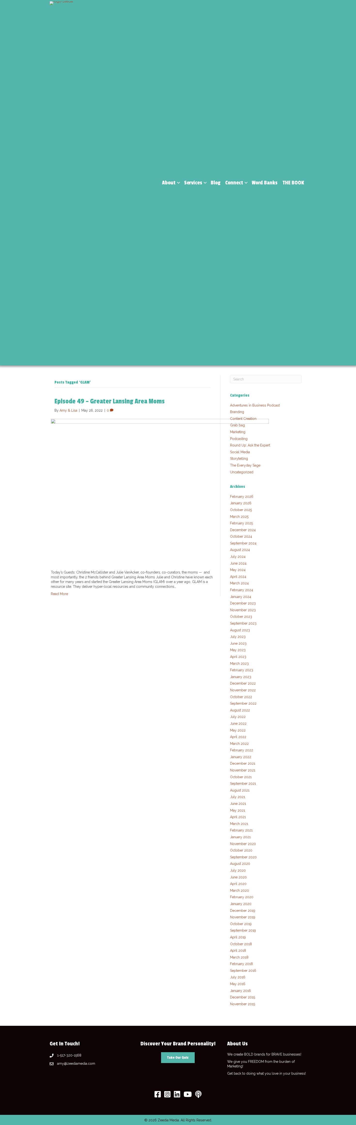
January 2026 (240, 503)
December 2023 (243, 603)
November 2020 (243, 844)
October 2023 (241, 617)
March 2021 (239, 824)
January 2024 (240, 597)
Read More (59, 594)
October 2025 (241, 510)
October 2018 (241, 944)
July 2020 (238, 870)
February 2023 (241, 670)
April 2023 (238, 657)
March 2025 (239, 517)
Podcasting (239, 439)
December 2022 (243, 683)
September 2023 (243, 623)
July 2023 (238, 637)
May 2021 (237, 810)
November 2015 (242, 1004)
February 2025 (241, 523)
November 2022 (243, 690)
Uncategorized (241, 472)
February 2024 (241, 590)
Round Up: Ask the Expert (250, 445)
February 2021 (241, 830)
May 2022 (238, 730)
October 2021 (241, 777)
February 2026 (241, 496)
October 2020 (241, 850)
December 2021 (242, 763)
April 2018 (238, 950)
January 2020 (240, 904)
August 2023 (240, 630)
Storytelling (239, 459)
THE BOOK (293, 183)
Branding (237, 412)
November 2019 (242, 917)
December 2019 (242, 911)
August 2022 (240, 710)
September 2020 (243, 857)
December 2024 (243, 530)
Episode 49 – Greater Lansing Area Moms (109, 401)
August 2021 (239, 790)
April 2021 (238, 817)
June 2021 (238, 804)
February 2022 (241, 750)
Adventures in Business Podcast (255, 405)
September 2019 (243, 930)
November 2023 (243, 610)
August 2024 (240, 550)
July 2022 (238, 717)
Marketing (237, 432)
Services (193, 183)
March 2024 (239, 583)
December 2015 (242, 997)
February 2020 (241, 897)
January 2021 (240, 837)
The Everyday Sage (245, 465)
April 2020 (238, 884)
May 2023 (238, 650)
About (169, 183)
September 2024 (243, 543)
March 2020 (239, 890)
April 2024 (238, 577)
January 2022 (240, 757)
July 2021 (237, 797)
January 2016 (240, 991)
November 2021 (242, 770)
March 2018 (239, 957)
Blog (215, 183)
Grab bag (237, 425)
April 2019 (238, 937)
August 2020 (240, 864)
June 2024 (238, 563)
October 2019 (241, 924)
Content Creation (243, 419)
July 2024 (238, 557)
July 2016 (237, 977)
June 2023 (238, 643)
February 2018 (241, 964)
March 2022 (239, 744)
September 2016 (243, 971)
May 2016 (237, 984)
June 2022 (238, 723)
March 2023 (239, 663)
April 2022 (238, 737)
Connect (234, 183)
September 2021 (243, 783)
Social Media (240, 452)
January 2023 (240, 677)
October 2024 (241, 536)
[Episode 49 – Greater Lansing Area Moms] (160, 491)
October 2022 (241, 697)
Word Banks (265, 183)
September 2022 (243, 703)
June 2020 (238, 877)
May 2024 (238, 570)
